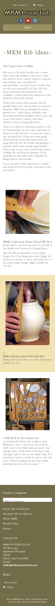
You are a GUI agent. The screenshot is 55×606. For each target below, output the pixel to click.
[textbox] (27, 501)
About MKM (10, 518)
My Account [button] (19, 5)
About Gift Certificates (16, 508)
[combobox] (27, 500)
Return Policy (10, 523)
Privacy (7, 528)
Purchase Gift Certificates (17, 513)
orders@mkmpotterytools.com (20, 565)
